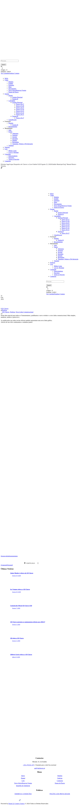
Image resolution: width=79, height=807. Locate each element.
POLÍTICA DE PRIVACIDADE (60, 794)
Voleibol (11, 145)
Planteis (10, 123)
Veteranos (15, 133)
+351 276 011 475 (28, 765)
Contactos (8, 161)
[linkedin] (4, 168)
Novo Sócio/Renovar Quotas (17, 90)
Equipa (7, 94)
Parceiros (11, 157)
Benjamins (15, 142)
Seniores (15, 135)
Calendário (11, 101)
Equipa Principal (17, 97)
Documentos (12, 88)
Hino (10, 87)
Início (6, 78)
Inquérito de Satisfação (23, 786)
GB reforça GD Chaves (17, 638)
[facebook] (2, 168)
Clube (6, 80)
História (10, 82)
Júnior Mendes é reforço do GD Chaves (21, 573)
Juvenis (14, 137)
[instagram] (7, 168)
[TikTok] (1, 168)
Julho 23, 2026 (16, 657)
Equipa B (15, 99)
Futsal (10, 132)
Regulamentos (12, 126)
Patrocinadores (12, 156)
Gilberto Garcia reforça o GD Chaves (21, 654)
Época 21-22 (20, 113)
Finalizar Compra (14, 73)
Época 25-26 (20, 106)
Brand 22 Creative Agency (16, 803)
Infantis (14, 140)
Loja (6, 149)
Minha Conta (12, 151)
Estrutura (11, 85)
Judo (9, 130)
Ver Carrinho (5, 73)
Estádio (10, 83)
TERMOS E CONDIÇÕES (23, 794)
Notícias (7, 147)
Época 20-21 (20, 114)
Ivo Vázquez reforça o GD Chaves (20, 589)
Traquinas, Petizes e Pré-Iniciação (22, 144)
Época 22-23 (20, 111)
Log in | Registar (13, 152)
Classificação (12, 119)
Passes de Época (13, 92)
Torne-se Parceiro (13, 159)
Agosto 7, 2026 (16, 608)
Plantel (10, 95)
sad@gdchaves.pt (39, 768)
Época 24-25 (20, 107)
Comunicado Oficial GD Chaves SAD (21, 605)
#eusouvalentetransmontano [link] (9, 556)
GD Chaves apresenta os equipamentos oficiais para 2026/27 (27, 622)
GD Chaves (4, 308)
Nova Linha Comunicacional (24, 312)
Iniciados (15, 138)
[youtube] (6, 168)
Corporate (8, 154)
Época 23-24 (20, 109)
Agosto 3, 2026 (16, 624)
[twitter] (5, 168)
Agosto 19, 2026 (16, 575)
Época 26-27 (20, 104)
